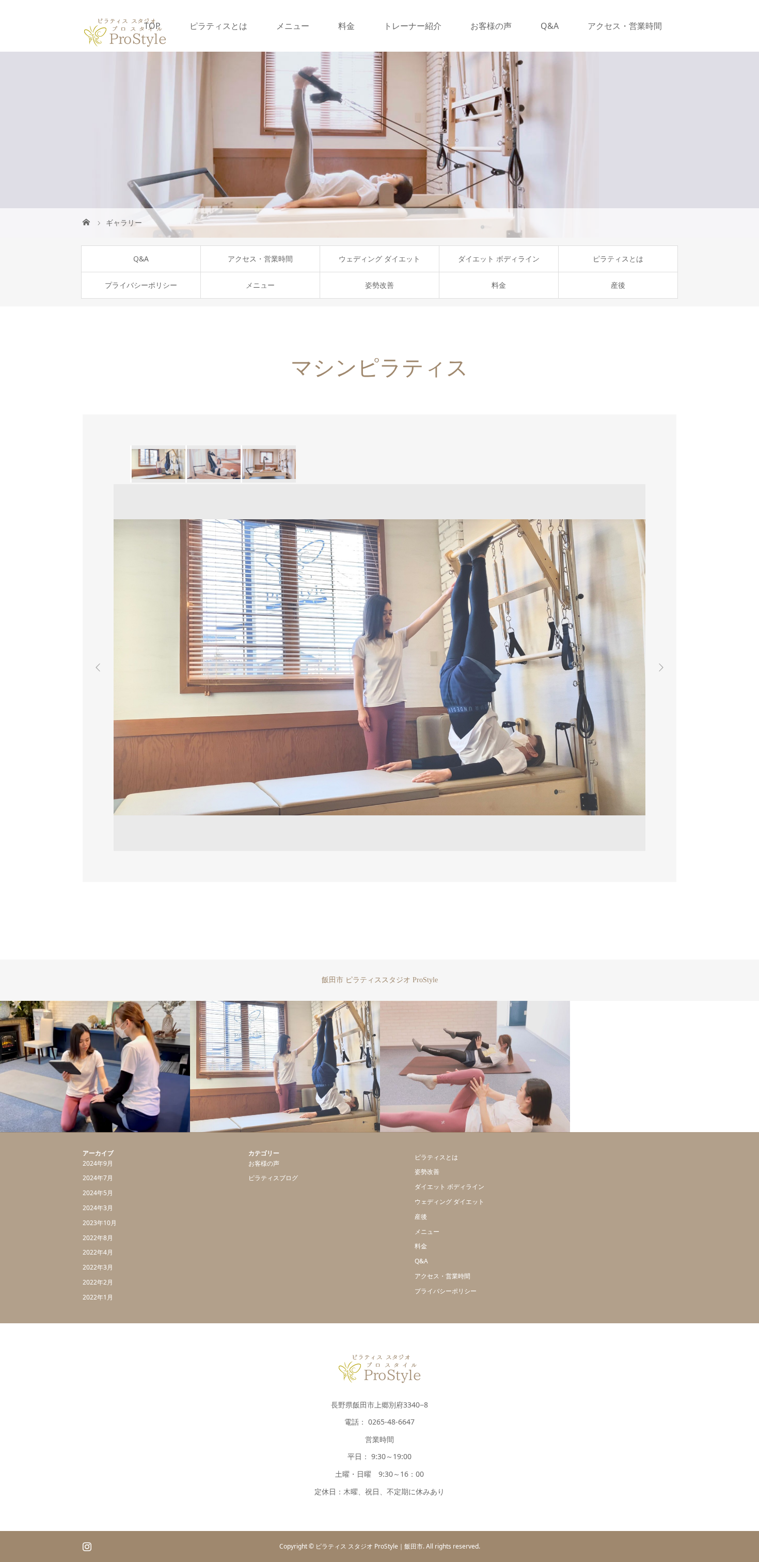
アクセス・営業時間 (625, 26)
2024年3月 (98, 1207)
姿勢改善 (379, 285)
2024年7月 (98, 1177)
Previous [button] (98, 667)
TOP (152, 26)
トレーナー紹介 (412, 26)
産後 (618, 285)
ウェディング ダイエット (379, 259)
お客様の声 (491, 26)
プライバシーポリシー (141, 285)
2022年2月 (98, 1282)
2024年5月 (98, 1192)
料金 (346, 26)
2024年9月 (98, 1163)
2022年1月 (98, 1297)
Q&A (550, 26)
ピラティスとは (218, 26)
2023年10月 (100, 1222)
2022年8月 (98, 1237)
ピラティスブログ (273, 1177)
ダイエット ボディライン (499, 259)
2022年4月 (98, 1252)
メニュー (292, 26)
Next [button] (661, 667)
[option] (157, 464)
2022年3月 (98, 1267)
